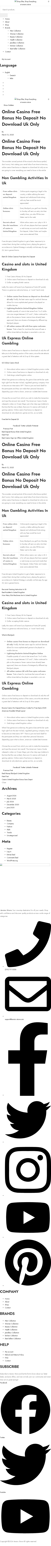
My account (9, 1352)
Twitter (23, 425)
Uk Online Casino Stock (10, 363)
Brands (7, 28)
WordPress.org (12, 860)
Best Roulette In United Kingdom (13, 592)
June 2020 (10, 807)
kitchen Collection (11, 1335)
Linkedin (29, 425)
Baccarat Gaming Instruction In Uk (14, 589)
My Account (5, 59)
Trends (9, 832)
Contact (8, 51)
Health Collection (16, 40)
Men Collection (15, 31)
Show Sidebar (8, 105)
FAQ (6, 1358)
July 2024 (10, 801)
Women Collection (17, 34)
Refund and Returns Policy (14, 1355)
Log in (9, 851)
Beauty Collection (16, 37)
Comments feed (12, 857)
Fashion (9, 826)
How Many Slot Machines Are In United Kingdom (19, 595)
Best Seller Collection (17, 48)
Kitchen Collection (16, 45)
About (7, 22)
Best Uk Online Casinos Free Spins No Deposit (18, 256)
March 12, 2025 (8, 134)
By (3, 132)
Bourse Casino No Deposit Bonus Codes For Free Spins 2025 (24, 708)
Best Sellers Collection (13, 1338)
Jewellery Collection (17, 43)
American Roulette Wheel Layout (13, 711)
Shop (7, 25)
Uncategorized (12, 835)
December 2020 (13, 804)
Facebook (17, 425)
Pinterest (35, 425)
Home (7, 19)
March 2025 (11, 798)
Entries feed (11, 854)
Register (10, 848)
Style (8, 829)
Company (10, 823)
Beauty (9, 820)
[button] (47, 99)
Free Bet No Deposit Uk (10, 419)
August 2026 (11, 795)
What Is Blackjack (8, 635)
